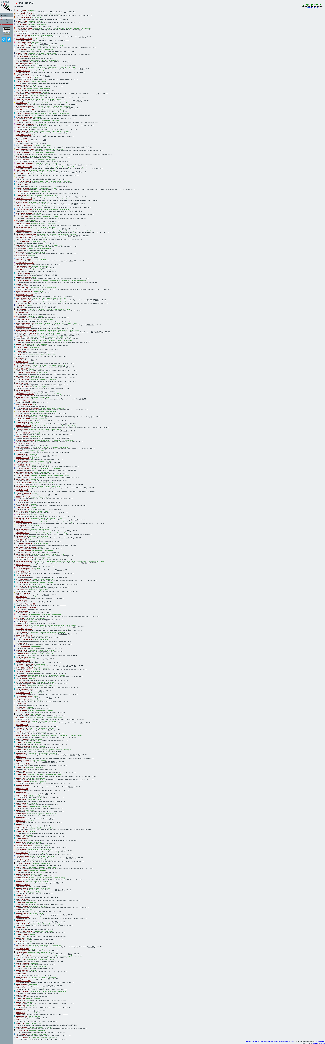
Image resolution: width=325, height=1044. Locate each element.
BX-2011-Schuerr (21, 255)
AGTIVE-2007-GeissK (22, 376)
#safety (39, 511)
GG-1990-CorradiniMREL (23, 760)
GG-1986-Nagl (20, 927)
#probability (37, 216)
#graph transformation (52, 195)
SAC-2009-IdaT (20, 305)
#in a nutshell (32, 255)
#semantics (56, 486)
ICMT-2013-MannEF (22, 170)
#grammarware (59, 28)
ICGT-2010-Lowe (21, 284)
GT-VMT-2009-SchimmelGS (24, 295)
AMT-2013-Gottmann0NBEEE (25, 152)
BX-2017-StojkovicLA (22, 32)
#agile (35, 483)
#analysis (40, 106)
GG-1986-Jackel (21, 895)
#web (44, 241)
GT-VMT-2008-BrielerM (23, 337)
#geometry (39, 49)
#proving (44, 60)
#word (59, 429)
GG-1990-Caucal (21, 757)
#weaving (48, 565)
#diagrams (31, 21)
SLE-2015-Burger (21, 103)
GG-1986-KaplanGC (22, 906)
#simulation (55, 554)
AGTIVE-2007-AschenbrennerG (26, 372)
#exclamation (51, 561)
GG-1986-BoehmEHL (22, 870)
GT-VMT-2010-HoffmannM (24, 270)
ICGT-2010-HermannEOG (24, 280)
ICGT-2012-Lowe (21, 195)
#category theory (32, 88)
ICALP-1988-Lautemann (23, 863)
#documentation (44, 468)
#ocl (71, 330)
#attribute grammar (34, 103)
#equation (32, 942)
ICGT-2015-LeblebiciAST (23, 85)
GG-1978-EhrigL (21, 1002)
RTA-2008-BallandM (22, 312)
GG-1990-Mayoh (21, 814)
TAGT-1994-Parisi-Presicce (24, 689)
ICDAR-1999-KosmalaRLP (24, 522)
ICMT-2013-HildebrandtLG (24, 167)
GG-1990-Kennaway (22, 806)
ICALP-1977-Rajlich (22, 1030)
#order (41, 429)
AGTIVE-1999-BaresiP (23, 529)
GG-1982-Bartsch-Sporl (23, 956)
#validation (44, 344)
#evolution (40, 53)
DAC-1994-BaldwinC (22, 700)
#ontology (59, 149)
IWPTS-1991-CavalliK (22, 735)
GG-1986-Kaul (20, 910)
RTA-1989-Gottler (21, 849)
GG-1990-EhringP (21, 778)
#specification (71, 167)
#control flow (43, 1034)
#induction (43, 227)
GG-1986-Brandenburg (23, 874)
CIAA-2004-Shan (21, 451)
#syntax (69, 323)
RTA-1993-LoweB (21, 710)
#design (43, 174)
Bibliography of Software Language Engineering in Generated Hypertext (266, 1041)
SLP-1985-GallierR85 (22, 949)
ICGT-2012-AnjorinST (22, 184)
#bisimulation (44, 465)
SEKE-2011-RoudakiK (23, 241)
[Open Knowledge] (6, 31)
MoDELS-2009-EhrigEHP (24, 298)
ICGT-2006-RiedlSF (22, 429)
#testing (66, 131)
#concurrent (35, 35)
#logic (33, 273)
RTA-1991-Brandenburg (23, 721)
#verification (62, 365)
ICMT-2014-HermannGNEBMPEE (26, 124)
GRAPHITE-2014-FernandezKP (25, 106)
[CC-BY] (6, 29)
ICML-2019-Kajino (21, 10)
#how (30, 625)
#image (52, 959)
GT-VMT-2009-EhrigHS (23, 287)
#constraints (33, 202)
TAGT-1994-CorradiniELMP (24, 664)
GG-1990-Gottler (21, 792)
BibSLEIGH (291, 1041)
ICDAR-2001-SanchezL (23, 500)
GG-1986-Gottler (21, 892)
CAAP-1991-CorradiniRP (23, 732)
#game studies (38, 28)
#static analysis (64, 113)
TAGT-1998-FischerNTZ (23, 579)
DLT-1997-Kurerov (21, 600)
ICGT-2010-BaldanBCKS (23, 277)
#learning (69, 28)
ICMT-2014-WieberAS (22, 131)
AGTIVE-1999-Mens (22, 536)
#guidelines (44, 96)
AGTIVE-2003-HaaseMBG (24, 483)
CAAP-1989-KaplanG (22, 860)
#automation (34, 131)
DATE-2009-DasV (21, 309)
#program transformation (56, 625)
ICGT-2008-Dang (21, 344)
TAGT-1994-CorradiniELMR (24, 668)
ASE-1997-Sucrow (21, 614)
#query (34, 507)
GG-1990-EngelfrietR (22, 785)
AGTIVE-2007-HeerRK (23, 379)
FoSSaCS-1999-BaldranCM (24, 568)
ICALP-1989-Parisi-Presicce (24, 846)
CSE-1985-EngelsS (22, 945)
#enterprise (30, 245)
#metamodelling (38, 270)
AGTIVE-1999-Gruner (22, 533)
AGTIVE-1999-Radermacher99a (26, 547)
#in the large (42, 124)
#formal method (44, 188)
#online (52, 522)
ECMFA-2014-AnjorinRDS (24, 117)
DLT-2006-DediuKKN (22, 415)
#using (62, 46)
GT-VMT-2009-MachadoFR (24, 291)
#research (29, 835)
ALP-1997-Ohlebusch (22, 611)
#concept (45, 231)
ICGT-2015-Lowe (21, 88)
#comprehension (44, 156)
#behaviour (44, 280)
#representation (51, 411)
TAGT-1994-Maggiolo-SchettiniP (26, 682)
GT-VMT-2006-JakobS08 (23, 327)
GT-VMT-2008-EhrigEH (23, 340)
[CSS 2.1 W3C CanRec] (6, 36)
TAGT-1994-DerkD (21, 675)
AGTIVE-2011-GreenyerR (23, 231)
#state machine (46, 355)
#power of (49, 654)
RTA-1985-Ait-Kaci (21, 942)
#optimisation (32, 10)
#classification (37, 17)
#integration (51, 340)
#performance (52, 113)
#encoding (30, 316)
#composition (35, 554)
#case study (36, 120)
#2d (30, 216)
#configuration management (37, 675)
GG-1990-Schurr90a (22, 828)
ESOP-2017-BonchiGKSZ (24, 39)
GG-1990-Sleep (20, 835)
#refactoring (34, 454)
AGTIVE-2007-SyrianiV (23, 390)
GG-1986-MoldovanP (22, 924)
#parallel (76, 28)
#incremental (36, 42)
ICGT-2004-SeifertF (22, 461)
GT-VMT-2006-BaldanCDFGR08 (26, 319)
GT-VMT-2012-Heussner (23, 181)
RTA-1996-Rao (20, 618)
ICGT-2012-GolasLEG (22, 188)
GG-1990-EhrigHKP (22, 771)
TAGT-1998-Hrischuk (22, 582)
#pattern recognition (47, 750)
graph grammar (313, 7)
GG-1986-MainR (21, 920)
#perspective (64, 103)
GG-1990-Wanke (21, 842)
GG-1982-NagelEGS (22, 984)
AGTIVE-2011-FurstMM (23, 227)
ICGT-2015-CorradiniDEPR (24, 78)
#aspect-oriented (39, 291)
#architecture (41, 333)
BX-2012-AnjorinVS (22, 202)
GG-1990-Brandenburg (23, 746)
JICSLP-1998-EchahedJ (23, 593)
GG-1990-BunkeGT (22, 753)
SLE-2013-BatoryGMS (23, 174)
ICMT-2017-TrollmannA (23, 35)
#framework (48, 106)
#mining (39, 21)
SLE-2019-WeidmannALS (24, 14)
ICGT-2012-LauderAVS (23, 191)
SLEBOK (315, 1043)
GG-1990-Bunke (21, 750)
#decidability (41, 856)
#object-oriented (35, 458)
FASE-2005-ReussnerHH (23, 447)
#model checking (56, 181)
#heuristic (34, 227)
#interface (46, 39)
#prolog (41, 411)
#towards (63, 67)
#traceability (71, 67)
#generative (48, 28)
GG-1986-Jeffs (20, 902)
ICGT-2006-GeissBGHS (23, 419)
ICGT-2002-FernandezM (23, 493)
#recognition (47, 216)
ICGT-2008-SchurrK (22, 351)
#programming (55, 14)
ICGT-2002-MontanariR (23, 497)
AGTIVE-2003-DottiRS (23, 475)
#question (59, 750)
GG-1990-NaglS (20, 821)
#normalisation (36, 714)
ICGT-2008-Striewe (21, 355)
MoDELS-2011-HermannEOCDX (26, 259)
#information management (43, 394)
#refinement (35, 135)
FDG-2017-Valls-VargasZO (24, 28)
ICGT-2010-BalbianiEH (23, 273)
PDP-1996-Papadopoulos (24, 629)
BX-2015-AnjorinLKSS (23, 96)
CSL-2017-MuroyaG (22, 49)
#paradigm (45, 853)
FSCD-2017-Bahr (21, 24)
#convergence (31, 220)
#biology (28, 742)
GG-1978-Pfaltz (20, 1023)
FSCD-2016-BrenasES (23, 60)
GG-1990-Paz (20, 824)
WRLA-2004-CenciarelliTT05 (25, 443)
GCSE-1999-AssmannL (23, 565)
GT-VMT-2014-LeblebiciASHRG (25, 110)
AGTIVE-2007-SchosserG (24, 387)
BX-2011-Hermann (21, 248)
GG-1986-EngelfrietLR (23, 885)
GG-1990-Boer (20, 742)
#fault (50, 475)
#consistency (37, 14)
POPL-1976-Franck (22, 1037)
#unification (49, 931)
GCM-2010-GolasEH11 (23, 223)
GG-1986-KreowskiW (22, 917)
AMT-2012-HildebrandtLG (24, 199)
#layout (42, 746)
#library (41, 170)
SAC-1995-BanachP (22, 650)
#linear (46, 14)
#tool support (42, 81)
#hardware (36, 387)
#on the (59, 131)
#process (67, 181)
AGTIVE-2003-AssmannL (24, 472)
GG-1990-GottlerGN (22, 796)
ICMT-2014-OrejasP (22, 128)
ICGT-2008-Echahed (22, 347)
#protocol (52, 365)
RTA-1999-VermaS (21, 525)
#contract (46, 447)
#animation (31, 718)
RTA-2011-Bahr (20, 220)
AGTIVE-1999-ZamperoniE (24, 561)
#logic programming (39, 732)
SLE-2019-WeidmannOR (23, 17)
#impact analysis (49, 149)
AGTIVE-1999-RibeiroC (23, 554)
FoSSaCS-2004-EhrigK (23, 465)
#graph (36, 64)
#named (44, 78)
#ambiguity (34, 337)
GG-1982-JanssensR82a (23, 981)
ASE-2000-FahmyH (22, 515)
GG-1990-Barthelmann (23, 739)
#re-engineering (51, 53)
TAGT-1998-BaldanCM (23, 572)
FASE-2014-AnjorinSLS (23, 135)
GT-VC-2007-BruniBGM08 (27, 333)
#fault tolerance (53, 675)
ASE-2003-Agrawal (22, 490)
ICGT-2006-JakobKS (22, 422)
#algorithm (34, 379)
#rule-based (30, 810)
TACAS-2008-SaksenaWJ (24, 365)
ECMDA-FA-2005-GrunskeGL (25, 440)
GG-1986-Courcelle (22, 878)
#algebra (36, 78)
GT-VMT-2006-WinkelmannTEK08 (26, 330)
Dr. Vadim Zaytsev (319, 1041)
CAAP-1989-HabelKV (22, 856)
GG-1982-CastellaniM (22, 963)
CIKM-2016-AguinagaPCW (24, 64)
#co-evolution (33, 597)
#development (37, 199)
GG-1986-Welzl (20, 938)
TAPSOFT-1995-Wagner (23, 654)
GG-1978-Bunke (21, 995)
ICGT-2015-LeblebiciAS (23, 81)
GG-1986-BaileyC (21, 867)
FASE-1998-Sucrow (22, 590)
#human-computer (34, 614)
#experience (46, 120)
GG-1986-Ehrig (20, 881)
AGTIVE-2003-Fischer (22, 479)
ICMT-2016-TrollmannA (23, 71)
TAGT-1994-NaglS (21, 686)
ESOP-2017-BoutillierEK (23, 42)
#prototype (52, 483)
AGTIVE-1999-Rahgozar (23, 550)
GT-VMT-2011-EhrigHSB (23, 238)
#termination (41, 618)
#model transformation (38, 99)
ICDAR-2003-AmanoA (23, 468)
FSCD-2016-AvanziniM (23, 56)
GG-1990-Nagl (20, 817)
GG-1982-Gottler (21, 974)
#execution (33, 411)
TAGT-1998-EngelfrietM (23, 575)
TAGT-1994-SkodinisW (23, 693)
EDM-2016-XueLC (21, 53)
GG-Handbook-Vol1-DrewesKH (25, 604)
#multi (42, 71)
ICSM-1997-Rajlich (21, 597)
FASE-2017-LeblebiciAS (23, 46)
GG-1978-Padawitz (21, 1020)
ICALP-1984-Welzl (21, 952)
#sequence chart (76, 231)
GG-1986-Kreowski (22, 913)
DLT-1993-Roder (21, 707)
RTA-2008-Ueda (21, 316)
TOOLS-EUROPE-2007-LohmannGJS (27, 408)
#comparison (41, 110)
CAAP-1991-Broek (21, 728)
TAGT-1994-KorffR (21, 678)
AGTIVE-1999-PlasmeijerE (24, 543)
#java (42, 579)
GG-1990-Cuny (20, 767)
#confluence (37, 39)
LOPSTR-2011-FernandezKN (25, 263)
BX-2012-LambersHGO (23, 206)
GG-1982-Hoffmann (22, 977)
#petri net (32, 678)
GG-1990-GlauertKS (22, 789)
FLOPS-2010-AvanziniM (23, 266)
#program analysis (40, 625)
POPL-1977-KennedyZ (23, 1034)
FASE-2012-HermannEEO (24, 213)
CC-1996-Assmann (22, 625)
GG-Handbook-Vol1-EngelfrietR (26, 607)
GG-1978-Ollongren (22, 1016)
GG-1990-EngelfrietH (22, 782)
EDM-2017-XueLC (21, 21)
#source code (49, 650)
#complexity (35, 56)
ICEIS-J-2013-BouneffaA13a (25, 149)
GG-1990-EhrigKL (21, 774)
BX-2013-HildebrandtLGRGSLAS (26, 159)
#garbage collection (35, 369)
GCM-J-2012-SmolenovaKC (24, 145)
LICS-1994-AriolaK (22, 703)
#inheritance (48, 323)
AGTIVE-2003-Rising (22, 486)
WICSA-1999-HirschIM (23, 518)
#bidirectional (32, 156)
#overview (55, 103)
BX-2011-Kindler (21, 252)
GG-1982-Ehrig (20, 966)
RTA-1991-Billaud (21, 718)
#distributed (44, 426)
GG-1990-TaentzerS (22, 838)
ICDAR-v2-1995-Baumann (24, 639)
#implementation (59, 167)
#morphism (46, 806)
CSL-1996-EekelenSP (22, 632)
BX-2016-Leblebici (21, 67)
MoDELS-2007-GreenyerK (24, 401)
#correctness (35, 60)
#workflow (60, 408)
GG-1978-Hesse (21, 1009)
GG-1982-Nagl (20, 988)
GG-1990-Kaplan (21, 803)
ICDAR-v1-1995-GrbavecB (24, 636)
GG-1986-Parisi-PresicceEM (24, 931)
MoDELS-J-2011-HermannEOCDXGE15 (28, 92)
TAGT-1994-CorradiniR (23, 671)
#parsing (41, 461)
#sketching (60, 337)
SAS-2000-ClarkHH (22, 511)
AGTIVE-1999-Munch (22, 540)
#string (53, 429)
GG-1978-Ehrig (20, 998)
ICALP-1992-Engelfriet (23, 714)
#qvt (34, 401)
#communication (37, 181)
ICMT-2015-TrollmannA (23, 99)
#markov (36, 522)
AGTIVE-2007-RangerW (23, 383)
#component (37, 447)
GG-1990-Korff (20, 810)
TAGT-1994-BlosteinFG (23, 661)
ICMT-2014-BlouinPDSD (23, 120)
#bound (33, 693)
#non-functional (55, 426)
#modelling (34, 71)
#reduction (31, 24)
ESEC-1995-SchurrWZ (23, 646)
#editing (34, 504)
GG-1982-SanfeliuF (22, 991)
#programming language (42, 558)
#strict (77, 330)
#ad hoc (35, 365)
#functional (65, 280)
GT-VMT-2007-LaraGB (22, 397)
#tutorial (60, 774)
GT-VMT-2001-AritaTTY (23, 504)
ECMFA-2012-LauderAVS (24, 209)
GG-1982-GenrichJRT (22, 970)
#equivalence (53, 721)
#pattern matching (33, 750)
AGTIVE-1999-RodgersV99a (24, 558)
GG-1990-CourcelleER (23, 764)
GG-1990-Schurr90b (22, 831)
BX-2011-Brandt (21, 245)
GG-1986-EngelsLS (22, 888)
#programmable (44, 529)
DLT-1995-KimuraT (22, 643)
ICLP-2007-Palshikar (22, 411)
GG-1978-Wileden (21, 1027)
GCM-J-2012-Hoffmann (23, 142)
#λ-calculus (39, 316)
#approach (32, 67)
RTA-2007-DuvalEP (22, 369)
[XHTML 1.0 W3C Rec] (6, 33)
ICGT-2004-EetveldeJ (22, 454)
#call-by (31, 49)
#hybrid (39, 828)
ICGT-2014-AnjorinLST (23, 113)
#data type (32, 1030)
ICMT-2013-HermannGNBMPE (25, 163)
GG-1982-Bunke (21, 959)
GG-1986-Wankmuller (22, 934)
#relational (41, 1030)
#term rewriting (41, 24)
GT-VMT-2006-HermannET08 (25, 323)
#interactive (49, 49)
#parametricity (64, 447)
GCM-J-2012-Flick (21, 138)
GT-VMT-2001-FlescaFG (23, 507)
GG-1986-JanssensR (22, 899)
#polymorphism (45, 88)
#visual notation (68, 440)
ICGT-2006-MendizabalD (23, 426)
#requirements (57, 245)
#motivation (46, 103)
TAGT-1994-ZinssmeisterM (24, 696)
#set (27, 927)
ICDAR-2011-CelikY (22, 216)
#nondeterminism (46, 35)
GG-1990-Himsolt (21, 799)
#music (35, 639)
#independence (43, 536)
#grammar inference (38, 956)
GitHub (322, 1043)
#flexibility (33, 188)
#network (34, 1023)
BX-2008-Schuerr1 (21, 358)
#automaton (36, 231)
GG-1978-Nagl (20, 1013)
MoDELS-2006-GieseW (23, 433)
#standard (36, 472)
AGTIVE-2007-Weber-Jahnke (25, 394)
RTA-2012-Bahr (20, 177)
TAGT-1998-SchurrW (22, 586)
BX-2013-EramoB (21, 156)
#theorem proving (56, 518)
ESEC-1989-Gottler (22, 853)
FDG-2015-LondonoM (22, 74)
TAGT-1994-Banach (22, 657)
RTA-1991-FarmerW (22, 725)
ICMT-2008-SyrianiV (22, 362)
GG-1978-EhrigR (21, 1005)
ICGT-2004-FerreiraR (22, 458)
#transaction (49, 319)
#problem (41, 686)
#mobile (45, 543)
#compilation (33, 977)
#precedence (46, 191)
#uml (75, 323)
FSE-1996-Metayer (21, 622)
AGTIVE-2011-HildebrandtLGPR (26, 234)
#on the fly (63, 298)
